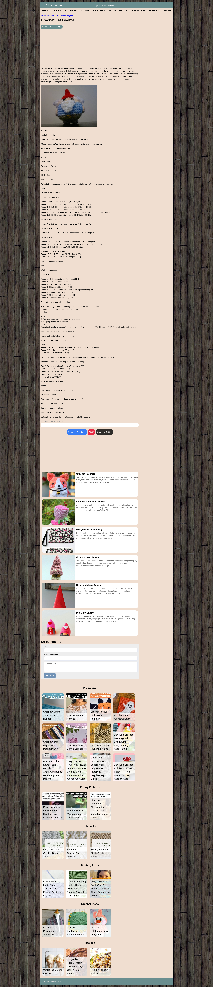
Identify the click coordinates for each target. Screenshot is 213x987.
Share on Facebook (77, 432)
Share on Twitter (104, 432)
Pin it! (91, 432)
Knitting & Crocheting (52, 27)
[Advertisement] (90, 47)
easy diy (54, 421)
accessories (45, 421)
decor (61, 421)
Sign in (97, 6)
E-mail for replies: (51, 655)
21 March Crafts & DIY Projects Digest (57, 16)
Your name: (48, 646)
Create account (108, 6)
